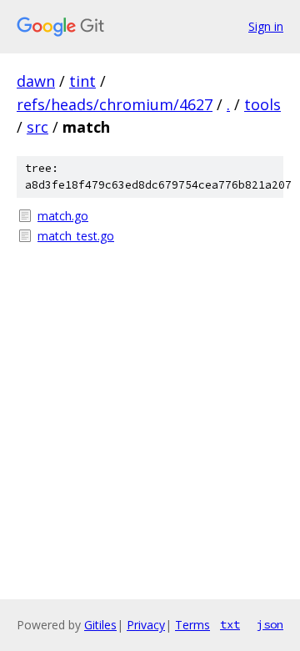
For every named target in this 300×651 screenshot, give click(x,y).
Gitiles (100, 625)
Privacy (146, 625)
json (270, 624)
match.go (63, 216)
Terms (192, 625)
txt (230, 624)
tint (82, 81)
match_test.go (76, 236)
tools (262, 104)
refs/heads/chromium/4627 (114, 104)
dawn (36, 81)
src (37, 127)
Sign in (265, 26)
